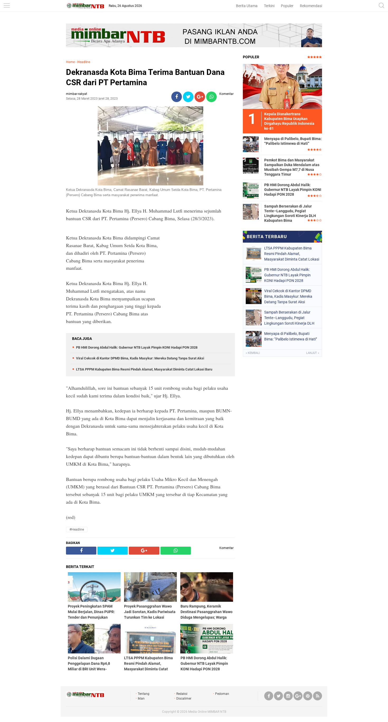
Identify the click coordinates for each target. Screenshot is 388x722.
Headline (83, 62)
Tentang (143, 694)
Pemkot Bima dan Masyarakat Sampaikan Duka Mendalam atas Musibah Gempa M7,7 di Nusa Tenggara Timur (291, 167)
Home (70, 62)
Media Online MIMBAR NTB (207, 712)
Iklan (141, 698)
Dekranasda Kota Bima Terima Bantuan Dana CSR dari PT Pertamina (145, 77)
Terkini (269, 6)
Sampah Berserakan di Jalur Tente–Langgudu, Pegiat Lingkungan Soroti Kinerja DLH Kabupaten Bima (290, 213)
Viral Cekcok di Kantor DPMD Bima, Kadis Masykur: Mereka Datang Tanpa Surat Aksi (140, 358)
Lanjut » (312, 353)
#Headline (76, 529)
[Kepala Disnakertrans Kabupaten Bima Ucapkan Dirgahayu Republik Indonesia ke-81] (282, 86)
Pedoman (222, 694)
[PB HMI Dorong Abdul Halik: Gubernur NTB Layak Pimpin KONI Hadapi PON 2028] (251, 190)
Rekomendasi (311, 6)
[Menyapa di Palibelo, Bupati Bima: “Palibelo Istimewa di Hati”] (251, 144)
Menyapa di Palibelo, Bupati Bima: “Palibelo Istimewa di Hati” (293, 141)
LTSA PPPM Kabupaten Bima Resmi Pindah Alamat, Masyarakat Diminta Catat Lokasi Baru (144, 369)
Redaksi (181, 694)
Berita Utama (247, 6)
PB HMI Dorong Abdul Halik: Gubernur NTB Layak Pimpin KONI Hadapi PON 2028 (136, 347)
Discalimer (183, 698)
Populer (287, 6)
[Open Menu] (6, 6)
